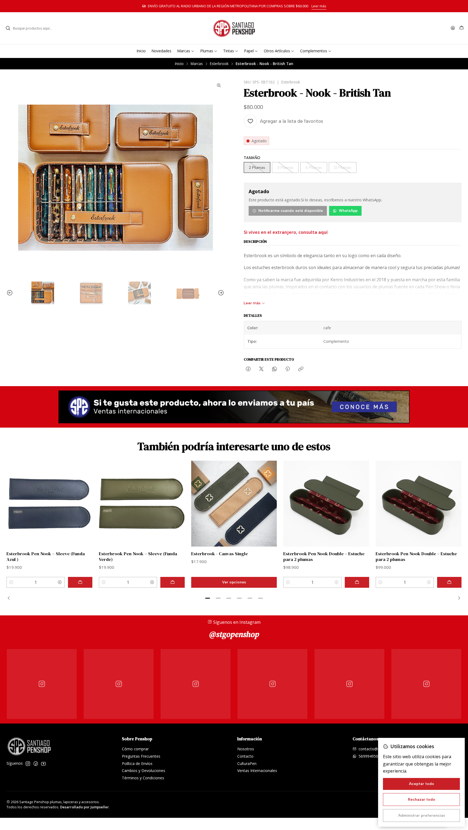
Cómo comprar (135, 748)
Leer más (318, 6)
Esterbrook (219, 64)
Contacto (245, 756)
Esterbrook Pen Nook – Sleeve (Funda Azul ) (45, 557)
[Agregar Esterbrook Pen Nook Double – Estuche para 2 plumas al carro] (357, 582)
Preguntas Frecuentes (141, 756)
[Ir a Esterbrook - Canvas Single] (234, 504)
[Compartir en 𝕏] (261, 369)
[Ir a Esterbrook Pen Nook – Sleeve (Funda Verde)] (142, 504)
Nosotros (245, 748)
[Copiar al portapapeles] (300, 369)
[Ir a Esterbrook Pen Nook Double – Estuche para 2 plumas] (326, 504)
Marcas (197, 64)
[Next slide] (220, 293)
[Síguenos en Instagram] (28, 763)
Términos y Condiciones (143, 777)
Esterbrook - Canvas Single (219, 554)
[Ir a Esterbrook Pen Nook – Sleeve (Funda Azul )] (49, 504)
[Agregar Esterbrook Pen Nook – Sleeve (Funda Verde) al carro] (172, 582)
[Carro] (461, 28)
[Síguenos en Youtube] (43, 763)
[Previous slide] (10, 293)
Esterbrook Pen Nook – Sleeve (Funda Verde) (138, 557)
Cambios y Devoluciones (143, 770)
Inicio (179, 64)
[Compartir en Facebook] (248, 369)
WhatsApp (348, 210)
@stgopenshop (234, 634)
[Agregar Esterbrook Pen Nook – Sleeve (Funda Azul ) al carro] (80, 582)
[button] (207, 598)
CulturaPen (246, 763)
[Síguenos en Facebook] (35, 763)
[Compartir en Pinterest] (287, 369)
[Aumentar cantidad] (59, 582)
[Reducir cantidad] (11, 582)
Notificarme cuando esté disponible (290, 210)
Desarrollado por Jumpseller (84, 807)
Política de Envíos (137, 763)
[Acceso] (452, 28)
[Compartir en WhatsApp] (274, 369)
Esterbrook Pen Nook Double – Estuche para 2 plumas (324, 557)
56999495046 (370, 756)
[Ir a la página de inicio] (234, 28)
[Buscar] (7, 28)
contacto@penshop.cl (377, 748)
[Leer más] (234, 407)
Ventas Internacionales (257, 770)
